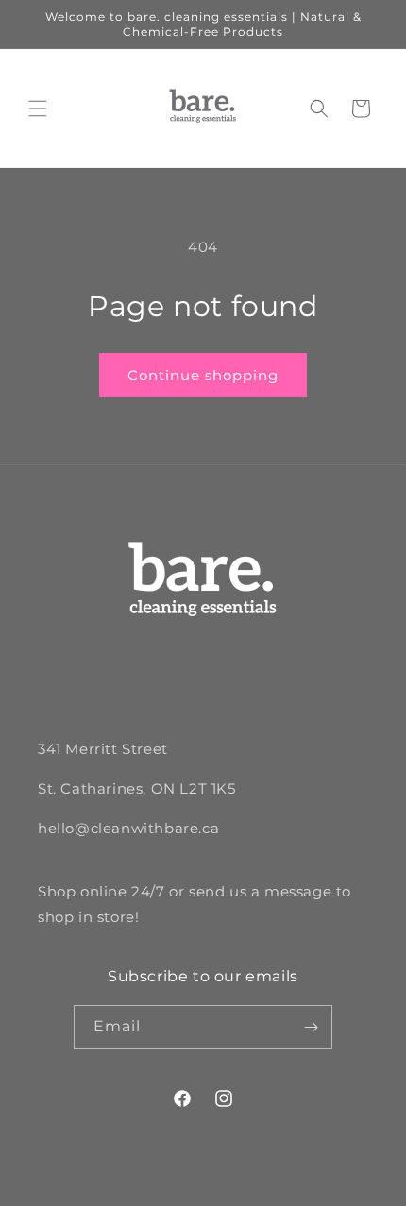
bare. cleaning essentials (166, 1190)
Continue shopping (203, 375)
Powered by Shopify (298, 1190)
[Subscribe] (310, 1027)
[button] (38, 108)
